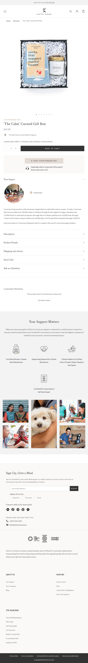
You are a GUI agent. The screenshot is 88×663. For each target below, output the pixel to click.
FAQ (58, 586)
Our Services (10, 630)
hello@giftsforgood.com (18, 525)
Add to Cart (52, 148)
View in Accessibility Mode (70, 656)
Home (8, 21)
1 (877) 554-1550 (16, 521)
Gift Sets (16, 21)
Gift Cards (9, 622)
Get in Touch (61, 582)
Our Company (11, 586)
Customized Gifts (12, 638)
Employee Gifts (11, 642)
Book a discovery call (39, 169)
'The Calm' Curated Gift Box (32, 21)
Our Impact (10, 582)
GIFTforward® (11, 626)
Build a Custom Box (13, 634)
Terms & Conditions (27, 656)
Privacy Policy (14, 656)
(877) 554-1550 (50, 3)
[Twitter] (28, 510)
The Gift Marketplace (13, 618)
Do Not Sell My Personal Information (48, 656)
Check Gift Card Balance (65, 590)
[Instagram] (17, 510)
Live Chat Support (62, 594)
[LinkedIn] (7, 510)
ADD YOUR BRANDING (45, 161)
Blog (7, 590)
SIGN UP (74, 488)
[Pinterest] (23, 510)
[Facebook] (12, 510)
